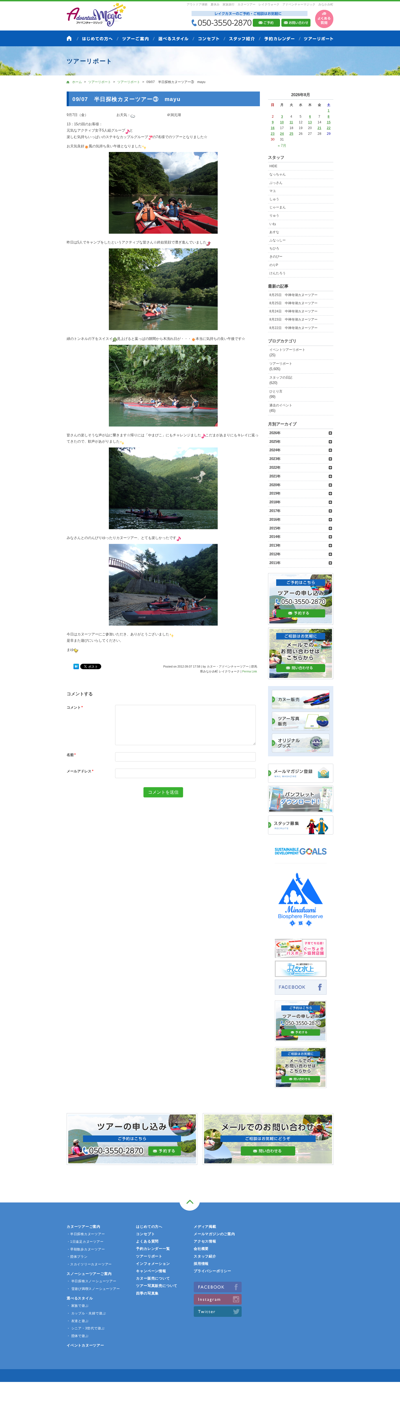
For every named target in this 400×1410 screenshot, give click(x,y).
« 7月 (282, 146)
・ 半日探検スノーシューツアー (91, 1281)
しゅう (274, 199)
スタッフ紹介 (205, 1256)
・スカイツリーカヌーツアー (89, 1264)
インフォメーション (153, 1264)
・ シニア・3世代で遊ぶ (85, 1328)
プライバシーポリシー (212, 1271)
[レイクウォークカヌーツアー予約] (301, 1038)
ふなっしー (277, 240)
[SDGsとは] (301, 857)
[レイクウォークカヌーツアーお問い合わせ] (301, 1085)
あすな (274, 232)
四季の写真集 (147, 1293)
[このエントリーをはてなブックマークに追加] (76, 666)
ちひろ (274, 248)
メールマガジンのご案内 (214, 1234)
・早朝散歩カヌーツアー (86, 1249)
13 (310, 122)
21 (319, 128)
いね (272, 224)
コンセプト (145, 1234)
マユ (272, 191)
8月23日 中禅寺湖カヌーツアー (293, 319)
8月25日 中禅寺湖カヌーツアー (293, 295)
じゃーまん (277, 207)
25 (291, 134)
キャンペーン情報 (151, 1271)
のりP (273, 265)
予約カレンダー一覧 (153, 1249)
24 (282, 134)
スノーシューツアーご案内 (89, 1274)
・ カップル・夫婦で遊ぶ (86, 1313)
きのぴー (275, 256)
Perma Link (249, 671)
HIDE (273, 166)
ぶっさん (275, 183)
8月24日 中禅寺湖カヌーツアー (293, 311)
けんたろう (277, 273)
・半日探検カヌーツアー (86, 1234)
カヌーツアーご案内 (83, 1227)
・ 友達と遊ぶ (77, 1321)
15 (329, 122)
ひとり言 (275, 391)
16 (273, 128)
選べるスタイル (80, 1298)
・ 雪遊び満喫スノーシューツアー (93, 1289)
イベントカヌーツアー (85, 1345)
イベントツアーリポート (287, 350)
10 (282, 122)
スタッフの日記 (280, 377)
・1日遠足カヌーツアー (85, 1242)
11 (291, 122)
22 (329, 128)
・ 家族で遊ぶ (77, 1306)
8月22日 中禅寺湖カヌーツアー (293, 328)
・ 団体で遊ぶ (77, 1336)
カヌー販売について (153, 1278)
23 (273, 134)
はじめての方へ (149, 1227)
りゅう (274, 215)
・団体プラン (77, 1257)
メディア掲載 (205, 1227)
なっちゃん (277, 174)
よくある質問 (147, 1241)
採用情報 (201, 1264)
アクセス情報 (205, 1241)
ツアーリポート (280, 364)
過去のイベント (280, 405)
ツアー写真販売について (156, 1286)
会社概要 (201, 1249)
